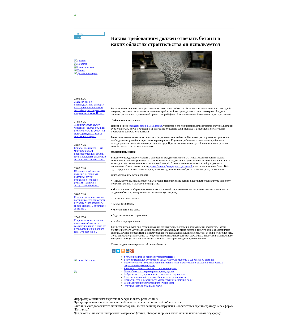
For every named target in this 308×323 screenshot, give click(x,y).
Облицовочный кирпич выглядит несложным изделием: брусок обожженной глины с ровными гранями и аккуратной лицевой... (87, 178)
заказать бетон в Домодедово (146, 125)
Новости (82, 63)
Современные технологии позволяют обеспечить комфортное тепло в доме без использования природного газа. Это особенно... (90, 226)
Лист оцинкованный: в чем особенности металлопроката (155, 277)
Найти (78, 37)
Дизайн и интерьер (87, 73)
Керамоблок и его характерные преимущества (149, 271)
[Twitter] (118, 251)
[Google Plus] (132, 251)
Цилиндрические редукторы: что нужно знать (149, 282)
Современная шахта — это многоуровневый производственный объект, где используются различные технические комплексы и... (90, 154)
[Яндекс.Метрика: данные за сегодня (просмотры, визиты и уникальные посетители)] (84, 260)
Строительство (85, 67)
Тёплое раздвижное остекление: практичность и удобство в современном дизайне (169, 259)
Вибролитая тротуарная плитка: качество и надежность (154, 274)
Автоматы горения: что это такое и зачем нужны (150, 268)
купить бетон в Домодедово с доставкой (170, 166)
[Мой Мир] (127, 251)
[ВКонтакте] (114, 251)
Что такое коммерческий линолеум (143, 285)
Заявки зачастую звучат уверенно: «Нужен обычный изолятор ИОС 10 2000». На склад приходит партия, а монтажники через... (89, 130)
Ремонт (81, 70)
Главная (81, 60)
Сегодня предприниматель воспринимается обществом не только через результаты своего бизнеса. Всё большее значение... (90, 203)
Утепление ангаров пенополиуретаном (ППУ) (149, 256)
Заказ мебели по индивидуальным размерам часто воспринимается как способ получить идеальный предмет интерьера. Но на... (89, 107)
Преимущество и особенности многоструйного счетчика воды (158, 280)
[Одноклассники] (123, 251)
